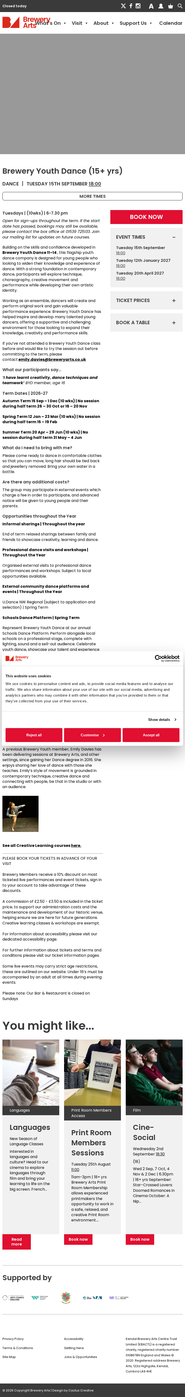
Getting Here (74, 1348)
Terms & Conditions (17, 1348)
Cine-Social (144, 1132)
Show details (159, 720)
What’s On (48, 23)
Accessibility (73, 1339)
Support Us (133, 23)
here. (76, 845)
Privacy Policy (13, 1339)
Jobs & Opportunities (80, 1357)
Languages (30, 1127)
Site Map (9, 1357)
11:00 (75, 1170)
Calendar (171, 23)
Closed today (14, 6)
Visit (77, 23)
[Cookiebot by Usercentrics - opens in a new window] (158, 658)
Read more (16, 1242)
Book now (78, 1239)
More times (92, 196)
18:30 (160, 1154)
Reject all (34, 735)
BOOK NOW (146, 217)
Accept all (151, 735)
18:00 (95, 183)
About (101, 23)
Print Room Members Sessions (91, 1142)
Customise (90, 735)
